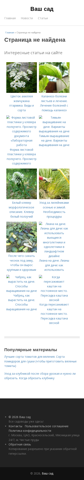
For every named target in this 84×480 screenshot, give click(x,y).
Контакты (15, 426)
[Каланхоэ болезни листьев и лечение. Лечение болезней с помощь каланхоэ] (54, 92)
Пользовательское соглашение (47, 426)
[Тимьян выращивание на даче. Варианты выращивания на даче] (54, 131)
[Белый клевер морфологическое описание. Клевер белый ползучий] (21, 198)
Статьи (43, 18)
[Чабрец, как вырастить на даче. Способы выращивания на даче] (21, 291)
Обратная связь (20, 444)
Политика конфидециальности (30, 431)
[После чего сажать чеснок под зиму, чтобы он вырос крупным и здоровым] (21, 251)
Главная (10, 18)
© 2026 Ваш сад (20, 417)
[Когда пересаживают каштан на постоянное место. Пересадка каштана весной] (54, 300)
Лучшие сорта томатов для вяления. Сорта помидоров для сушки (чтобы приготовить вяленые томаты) (40, 361)
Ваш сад (41, 8)
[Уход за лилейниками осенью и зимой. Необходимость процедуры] (54, 198)
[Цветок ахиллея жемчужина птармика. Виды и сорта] (21, 92)
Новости (27, 18)
